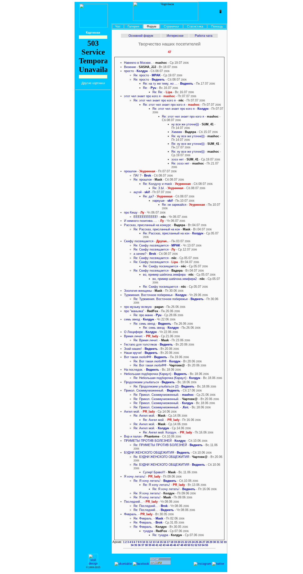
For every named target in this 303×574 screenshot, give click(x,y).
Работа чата (203, 35)
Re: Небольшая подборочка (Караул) (160, 378)
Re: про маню (143, 315)
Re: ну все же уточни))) (188, 136)
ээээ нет (177, 159)
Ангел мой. (132, 411)
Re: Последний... (146, 506)
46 (175, 545)
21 (183, 542)
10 (144, 542)
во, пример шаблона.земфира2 (174, 279)
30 (215, 542)
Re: (145, 88)
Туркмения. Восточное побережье (148, 295)
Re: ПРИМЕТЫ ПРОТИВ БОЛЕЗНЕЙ (161, 445)
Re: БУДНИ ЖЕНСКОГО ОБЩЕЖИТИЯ (161, 457)
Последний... (133, 501)
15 (161, 542)
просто (129, 71)
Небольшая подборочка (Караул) (147, 374)
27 (204, 542)
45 (171, 545)
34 (132, 545)
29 (211, 542)
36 (139, 545)
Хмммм (176, 132)
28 (207, 542)
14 (158, 542)
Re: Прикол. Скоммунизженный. (156, 394)
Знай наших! (133, 349)
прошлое (130, 171)
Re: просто (141, 75)
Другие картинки (93, 83)
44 (168, 545)
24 (193, 542)
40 (154, 545)
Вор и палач (133, 436)
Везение (130, 67)
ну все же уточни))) (185, 124)
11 (147, 542)
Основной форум (141, 35)
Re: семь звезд (144, 323)
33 (225, 542)
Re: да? (148, 196)
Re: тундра (160, 535)
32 (222, 542)
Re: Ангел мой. (144, 415)
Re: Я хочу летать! (147, 481)
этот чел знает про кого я (142, 96)
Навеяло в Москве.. (138, 62)
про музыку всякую (138, 307)
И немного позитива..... (140, 221)
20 (179, 542)
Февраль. (131, 514)
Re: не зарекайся (174, 204)
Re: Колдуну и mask (157, 184)
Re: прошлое (143, 179)
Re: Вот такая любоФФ (150, 361)
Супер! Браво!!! (154, 472)
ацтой (138, 192)
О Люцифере (133, 332)
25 (197, 542)
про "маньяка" (134, 311)
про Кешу (131, 212)
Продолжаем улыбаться (141, 382)
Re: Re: (157, 92)
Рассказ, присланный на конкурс (147, 225)
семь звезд (132, 319)
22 (186, 542)
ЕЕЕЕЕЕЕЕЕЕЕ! (146, 217)
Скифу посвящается (138, 241)
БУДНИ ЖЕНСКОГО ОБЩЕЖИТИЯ (149, 452)
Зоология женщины (138, 290)
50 (189, 545)
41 (157, 545)
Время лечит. (133, 336)
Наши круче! (133, 353)
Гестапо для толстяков (140, 344)
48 (182, 545)
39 (150, 545)
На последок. (133, 369)
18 (172, 542)
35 (136, 545)
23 (190, 542)
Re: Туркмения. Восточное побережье (161, 299)
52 (196, 545)
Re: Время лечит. (146, 340)
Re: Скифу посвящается (151, 245)
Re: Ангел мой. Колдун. (160, 432)
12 (151, 542)
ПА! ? (138, 175)
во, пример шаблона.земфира (164, 274)
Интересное (175, 35)
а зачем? (140, 253)
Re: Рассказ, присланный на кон (157, 229)
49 (185, 545)
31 (218, 542)
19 (176, 542)
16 (165, 542)
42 (161, 545)
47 (178, 545)
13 (154, 542)
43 (164, 545)
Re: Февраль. (143, 518)
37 (143, 545)
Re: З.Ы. (158, 188)
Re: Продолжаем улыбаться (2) (156, 386)
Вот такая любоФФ (137, 357)
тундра (148, 531)
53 (200, 545)
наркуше (158, 200)
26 (200, 542)
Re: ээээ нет (180, 163)
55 (206, 545)
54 (203, 545)
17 (168, 542)
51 (193, 545)
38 (146, 545)
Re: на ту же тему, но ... (160, 83)
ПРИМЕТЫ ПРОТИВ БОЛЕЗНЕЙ (148, 440)
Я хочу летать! (134, 476)
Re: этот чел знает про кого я (155, 100)
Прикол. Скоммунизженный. (144, 390)
